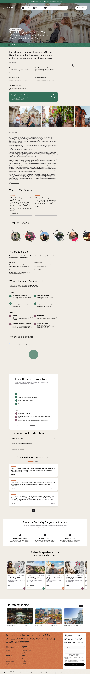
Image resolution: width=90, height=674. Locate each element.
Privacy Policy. (66, 658)
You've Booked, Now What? (11, 664)
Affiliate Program (9, 649)
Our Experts (24, 649)
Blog (7, 656)
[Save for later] (23, 562)
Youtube (24, 663)
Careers (23, 652)
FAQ (7, 658)
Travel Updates (9, 660)
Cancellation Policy (35, 672)
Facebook (24, 656)
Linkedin (24, 661)
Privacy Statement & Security (23, 672)
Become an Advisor (10, 661)
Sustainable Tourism (26, 650)
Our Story (24, 647)
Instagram (24, 660)
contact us (32, 425)
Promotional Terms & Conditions (47, 672)
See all (81, 606)
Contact (7, 663)
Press (23, 653)
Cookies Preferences (60, 672)
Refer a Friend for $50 (10, 647)
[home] (8, 9)
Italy (17, 29)
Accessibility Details (15, 183)
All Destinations (12, 29)
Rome (20, 29)
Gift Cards (8, 650)
